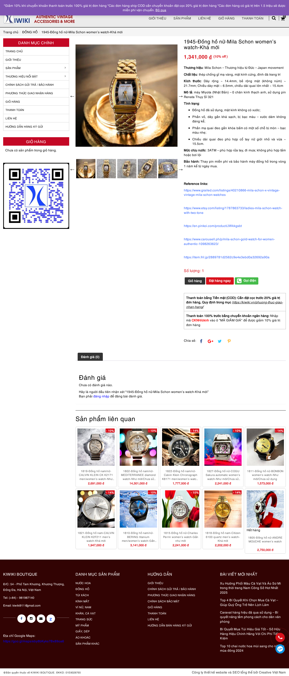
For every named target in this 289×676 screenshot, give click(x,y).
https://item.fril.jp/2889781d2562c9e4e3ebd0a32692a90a (227, 257)
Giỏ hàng (226, 18)
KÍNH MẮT (82, 601)
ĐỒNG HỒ (82, 589)
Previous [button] (72, 95)
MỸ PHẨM (82, 625)
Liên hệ (204, 18)
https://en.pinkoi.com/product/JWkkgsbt (213, 225)
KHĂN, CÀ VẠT (86, 613)
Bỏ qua (161, 10)
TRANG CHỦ (14, 51)
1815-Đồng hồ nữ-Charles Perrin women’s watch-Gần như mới (180, 536)
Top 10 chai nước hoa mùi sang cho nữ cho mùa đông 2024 (252, 648)
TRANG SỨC (84, 619)
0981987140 (280, 649)
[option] (127, 95)
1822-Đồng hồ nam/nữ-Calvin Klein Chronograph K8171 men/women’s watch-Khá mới (180, 475)
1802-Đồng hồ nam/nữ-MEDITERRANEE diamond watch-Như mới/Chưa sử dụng (138, 475)
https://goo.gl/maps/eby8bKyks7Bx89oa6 (33, 641)
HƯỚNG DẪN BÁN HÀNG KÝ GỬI (170, 625)
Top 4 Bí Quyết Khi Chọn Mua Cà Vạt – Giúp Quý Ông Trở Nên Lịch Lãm (249, 602)
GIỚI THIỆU (13, 59)
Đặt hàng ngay (220, 280)
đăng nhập (101, 396)
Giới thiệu (157, 18)
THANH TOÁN (15, 110)
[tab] (90, 357)
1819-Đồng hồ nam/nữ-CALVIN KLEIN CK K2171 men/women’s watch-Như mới (96, 475)
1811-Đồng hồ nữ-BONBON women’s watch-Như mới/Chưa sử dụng (265, 475)
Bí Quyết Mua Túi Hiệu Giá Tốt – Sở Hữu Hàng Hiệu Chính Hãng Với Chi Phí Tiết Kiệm (250, 633)
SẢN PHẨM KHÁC (87, 643)
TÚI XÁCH (82, 595)
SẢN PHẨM (182, 18)
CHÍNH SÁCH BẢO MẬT (163, 601)
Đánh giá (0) (90, 356)
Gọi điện (250, 280)
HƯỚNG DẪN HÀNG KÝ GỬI (24, 126)
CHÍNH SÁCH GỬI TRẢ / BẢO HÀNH (172, 589)
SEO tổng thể (243, 672)
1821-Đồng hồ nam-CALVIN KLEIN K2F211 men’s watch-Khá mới (96, 536)
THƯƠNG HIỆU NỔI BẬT (22, 76)
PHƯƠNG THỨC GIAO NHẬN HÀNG (171, 595)
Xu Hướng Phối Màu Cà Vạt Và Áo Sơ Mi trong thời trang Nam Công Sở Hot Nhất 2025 (250, 587)
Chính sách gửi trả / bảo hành (30, 84)
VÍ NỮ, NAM (83, 607)
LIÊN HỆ (11, 118)
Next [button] (181, 95)
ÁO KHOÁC (83, 637)
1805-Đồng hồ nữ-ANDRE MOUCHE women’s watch (265, 539)
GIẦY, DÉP (83, 631)
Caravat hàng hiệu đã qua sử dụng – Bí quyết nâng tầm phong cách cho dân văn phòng (250, 616)
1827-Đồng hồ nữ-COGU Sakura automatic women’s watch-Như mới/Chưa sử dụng (223, 475)
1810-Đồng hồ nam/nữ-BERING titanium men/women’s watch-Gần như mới (138, 537)
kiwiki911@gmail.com (26, 605)
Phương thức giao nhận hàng (29, 93)
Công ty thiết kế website (209, 672)
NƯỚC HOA (83, 583)
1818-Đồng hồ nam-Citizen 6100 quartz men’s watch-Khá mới (223, 536)
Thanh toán (252, 18)
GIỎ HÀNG (13, 101)
